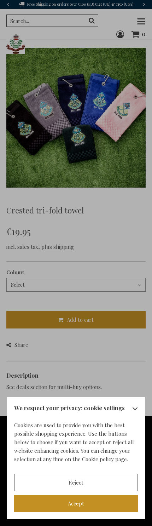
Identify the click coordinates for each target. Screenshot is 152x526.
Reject (76, 482)
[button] (135, 410)
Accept (76, 503)
